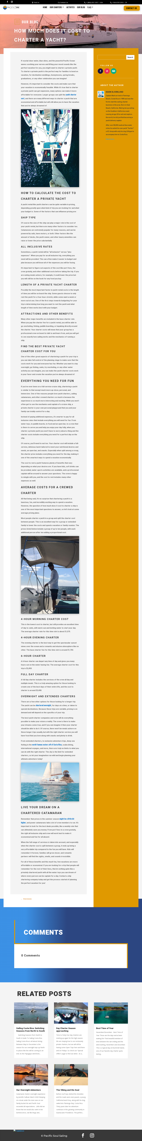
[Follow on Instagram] (12, 2)
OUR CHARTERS (56, 7)
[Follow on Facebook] (7, 2)
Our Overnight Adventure (28, 1090)
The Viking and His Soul (67, 1090)
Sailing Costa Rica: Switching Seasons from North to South (30, 1030)
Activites (70, 7)
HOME (45, 7)
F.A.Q (89, 7)
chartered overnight (43, 705)
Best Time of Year (105, 1028)
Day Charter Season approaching (66, 1030)
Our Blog (81, 7)
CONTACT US (131, 8)
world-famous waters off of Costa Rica (47, 744)
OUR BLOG (30, 21)
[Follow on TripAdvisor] (113, 71)
